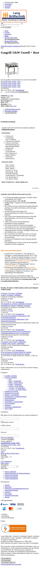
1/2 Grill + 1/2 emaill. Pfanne (17, 389)
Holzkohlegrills (9, 400)
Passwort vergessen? (7, 437)
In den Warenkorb (23, 92)
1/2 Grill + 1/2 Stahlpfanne (17, 388)
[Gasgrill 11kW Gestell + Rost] (12, 78)
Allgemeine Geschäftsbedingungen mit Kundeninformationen (16, 489)
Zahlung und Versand (11, 475)
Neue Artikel (9, 408)
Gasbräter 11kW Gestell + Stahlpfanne (12, 343)
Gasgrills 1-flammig (11, 376)
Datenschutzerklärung (11, 477)
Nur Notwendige (6, 560)
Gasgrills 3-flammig (11, 377)
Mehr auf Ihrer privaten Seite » (10, 453)
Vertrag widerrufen (10, 471)
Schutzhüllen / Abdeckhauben (14, 402)
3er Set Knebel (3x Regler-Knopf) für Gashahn (15, 354)
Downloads (8, 494)
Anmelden (11, 439)
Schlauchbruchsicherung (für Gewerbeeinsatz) (15, 333)
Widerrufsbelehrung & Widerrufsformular (17, 473)
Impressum (8, 34)
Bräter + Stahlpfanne (15, 381)
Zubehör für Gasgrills (11, 391)
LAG (14, 106)
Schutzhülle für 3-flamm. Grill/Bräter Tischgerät (15, 305)
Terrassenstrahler (10, 403)
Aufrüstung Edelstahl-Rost (13, 407)
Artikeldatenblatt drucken (12, 109)
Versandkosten (19, 90)
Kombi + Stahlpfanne (15, 384)
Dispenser (8, 405)
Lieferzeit (7, 492)
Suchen (8, 27)
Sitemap (7, 497)
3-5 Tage (10, 95)
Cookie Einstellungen (11, 478)
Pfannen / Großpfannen (12, 395)
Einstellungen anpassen (8, 562)
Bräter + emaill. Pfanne (16, 383)
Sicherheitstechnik (10, 398)
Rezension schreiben (11, 111)
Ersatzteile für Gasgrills (12, 393)
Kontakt (7, 32)
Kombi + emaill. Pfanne (16, 386)
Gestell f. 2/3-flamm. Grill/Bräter (11, 295)
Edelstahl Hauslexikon (11, 495)
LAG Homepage (6, 461)
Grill (10, 379)
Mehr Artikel (5, 463)
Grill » (3, 451)
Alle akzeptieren (6, 558)
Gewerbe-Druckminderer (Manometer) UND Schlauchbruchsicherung (14, 320)
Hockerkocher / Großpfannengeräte (15, 396)
